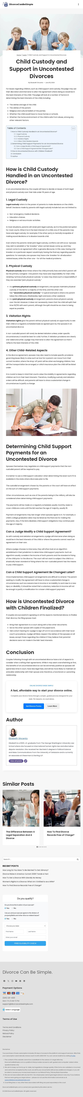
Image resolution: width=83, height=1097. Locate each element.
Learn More (52, 706)
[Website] (25, 761)
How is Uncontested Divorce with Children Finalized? (32, 151)
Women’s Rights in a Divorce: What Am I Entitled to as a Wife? (28, 881)
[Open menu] (78, 4)
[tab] (37, 846)
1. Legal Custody (21, 134)
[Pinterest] (20, 981)
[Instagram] (12, 981)
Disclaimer (7, 1036)
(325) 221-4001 (9, 998)
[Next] (77, 817)
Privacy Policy (8, 1030)
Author (15, 156)
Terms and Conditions (12, 1027)
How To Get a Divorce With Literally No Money (22, 877)
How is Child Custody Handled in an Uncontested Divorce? (34, 132)
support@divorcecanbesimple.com (18, 1004)
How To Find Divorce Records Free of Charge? (22, 885)
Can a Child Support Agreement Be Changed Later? (35, 149)
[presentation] (21, 808)
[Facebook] (4, 981)
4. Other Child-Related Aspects (27, 141)
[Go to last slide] (6, 817)
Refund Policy (8, 1033)
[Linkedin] (24, 981)
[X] (8, 981)
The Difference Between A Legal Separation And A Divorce (20, 835)
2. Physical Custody (23, 136)
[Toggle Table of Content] (72, 128)
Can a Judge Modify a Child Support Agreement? (33, 146)
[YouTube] (16, 981)
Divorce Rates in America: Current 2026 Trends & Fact (25, 874)
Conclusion (16, 154)
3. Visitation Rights (22, 139)
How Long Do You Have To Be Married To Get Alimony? (25, 870)
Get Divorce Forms (33, 706)
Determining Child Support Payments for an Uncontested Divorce (37, 144)
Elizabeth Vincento (36, 83)
